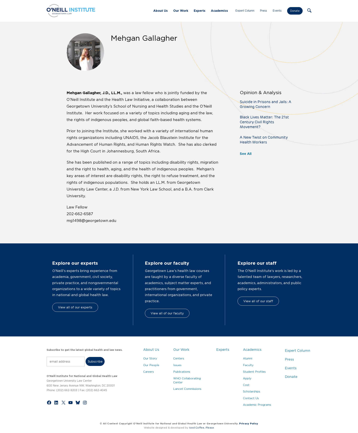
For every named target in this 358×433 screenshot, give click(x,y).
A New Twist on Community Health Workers (264, 140)
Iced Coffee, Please (201, 427)
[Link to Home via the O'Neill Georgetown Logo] (71, 16)
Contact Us (251, 398)
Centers (178, 358)
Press (263, 10)
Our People (151, 365)
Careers (148, 371)
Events (277, 10)
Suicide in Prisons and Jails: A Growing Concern (265, 104)
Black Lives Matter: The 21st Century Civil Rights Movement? (264, 122)
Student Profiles (254, 371)
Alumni (247, 358)
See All (246, 154)
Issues (177, 365)
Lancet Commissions (187, 388)
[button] (309, 10)
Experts (199, 10)
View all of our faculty (167, 313)
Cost (246, 384)
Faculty (248, 365)
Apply (247, 378)
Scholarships (251, 391)
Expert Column (244, 10)
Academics (219, 10)
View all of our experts (75, 307)
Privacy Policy (248, 423)
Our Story (150, 358)
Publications (181, 371)
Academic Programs (257, 404)
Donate (295, 10)
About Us (160, 10)
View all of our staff (258, 301)
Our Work (180, 10)
